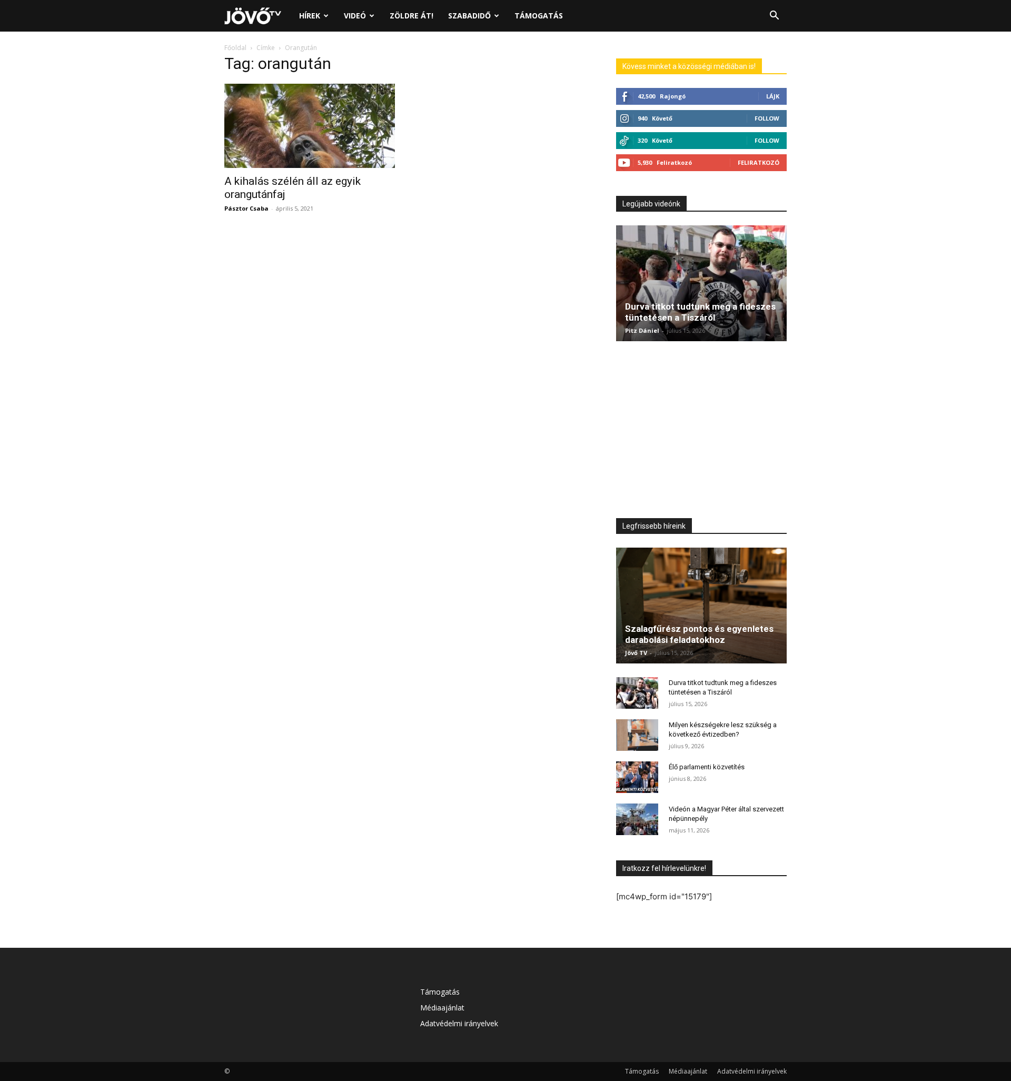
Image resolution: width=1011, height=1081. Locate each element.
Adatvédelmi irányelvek (459, 1023)
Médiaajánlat (442, 1008)
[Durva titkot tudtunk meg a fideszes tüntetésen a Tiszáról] (701, 283)
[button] (774, 17)
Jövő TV (636, 653)
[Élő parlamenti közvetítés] (637, 777)
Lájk (772, 96)
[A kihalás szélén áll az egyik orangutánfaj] (309, 126)
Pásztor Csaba (246, 208)
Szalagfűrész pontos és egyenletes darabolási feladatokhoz (699, 634)
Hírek (309, 16)
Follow (767, 118)
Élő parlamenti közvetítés (707, 767)
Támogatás (538, 16)
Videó (355, 16)
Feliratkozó (758, 162)
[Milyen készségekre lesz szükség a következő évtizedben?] (637, 735)
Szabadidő (469, 16)
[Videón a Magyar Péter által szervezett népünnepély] (637, 819)
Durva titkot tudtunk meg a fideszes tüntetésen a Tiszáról (700, 312)
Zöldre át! (411, 16)
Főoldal (235, 47)
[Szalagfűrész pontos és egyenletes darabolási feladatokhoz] (701, 605)
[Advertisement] (701, 432)
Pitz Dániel (642, 330)
